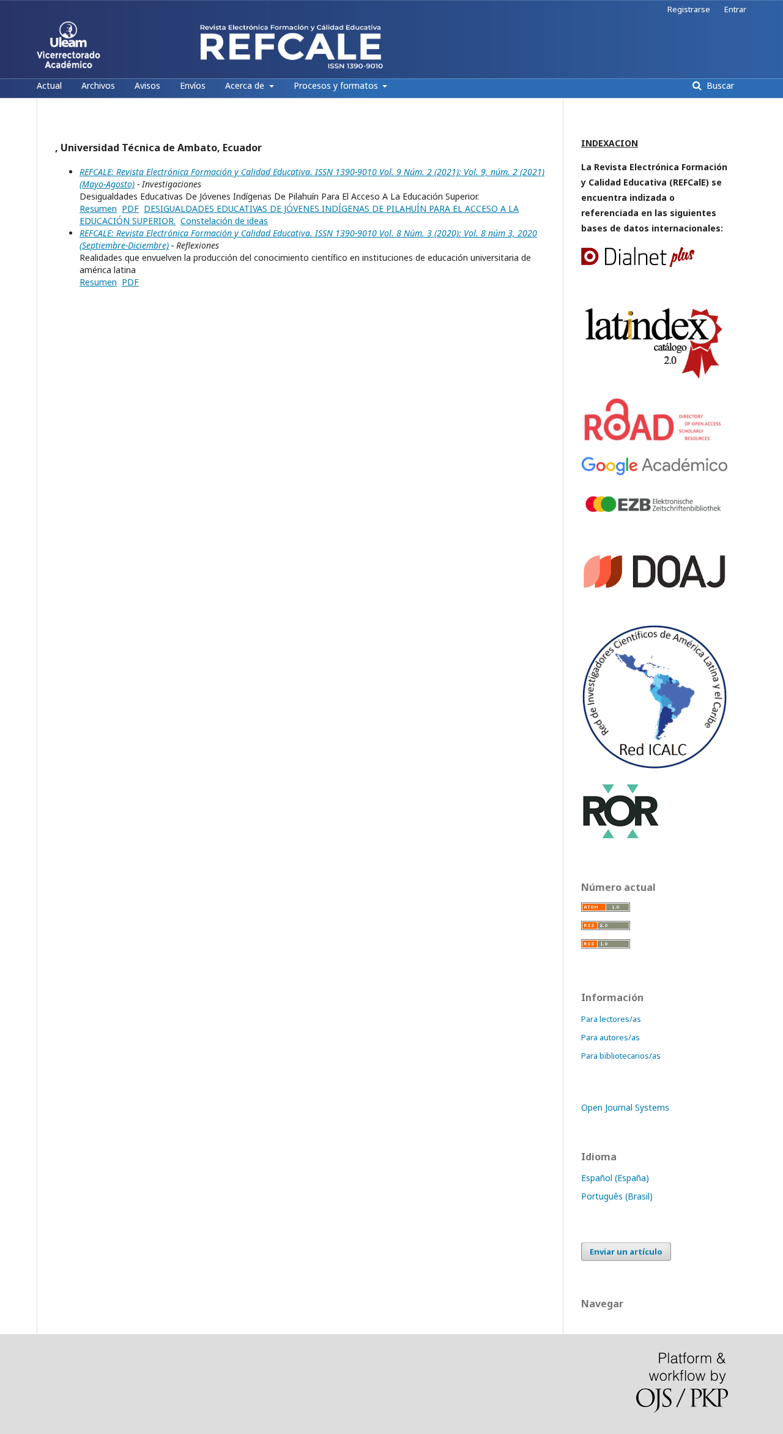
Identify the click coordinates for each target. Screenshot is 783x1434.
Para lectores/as (611, 1018)
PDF (130, 208)
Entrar (735, 9)
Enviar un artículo (626, 1251)
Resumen (98, 208)
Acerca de (246, 85)
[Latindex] (654, 379)
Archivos (98, 85)
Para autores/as (610, 1037)
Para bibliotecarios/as (621, 1055)
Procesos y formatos (337, 85)
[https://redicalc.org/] (654, 766)
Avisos (147, 85)
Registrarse (688, 9)
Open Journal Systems (625, 1107)
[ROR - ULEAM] (621, 837)
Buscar (719, 85)
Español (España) (615, 1178)
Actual (49, 85)
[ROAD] (654, 440)
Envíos (193, 85)
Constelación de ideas (224, 221)
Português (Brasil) (617, 1196)
